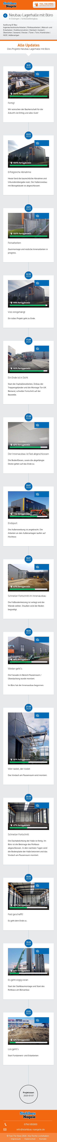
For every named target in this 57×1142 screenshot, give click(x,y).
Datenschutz (30, 1138)
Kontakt (42, 1138)
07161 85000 (30, 1124)
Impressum (16, 1138)
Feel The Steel (9, 5)
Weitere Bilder (41, 74)
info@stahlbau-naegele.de (31, 1129)
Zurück (5, 15)
